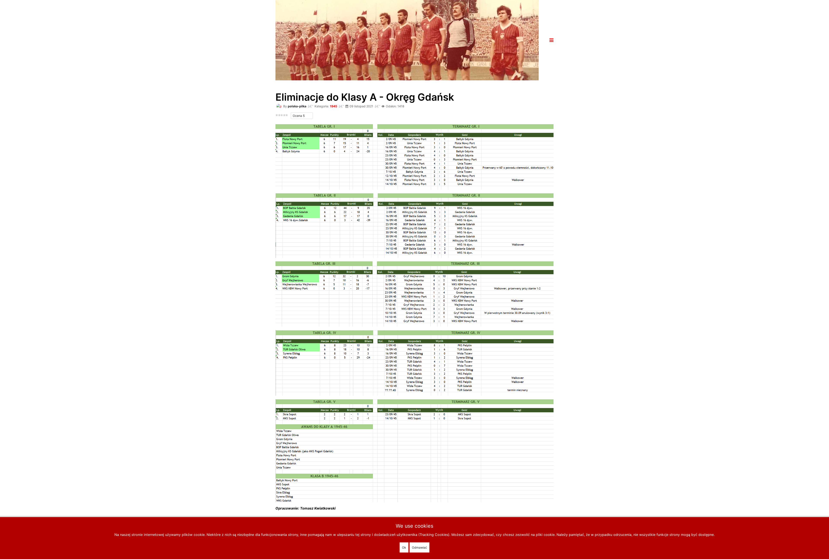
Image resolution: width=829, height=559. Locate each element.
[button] (551, 40)
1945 (333, 106)
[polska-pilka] (279, 106)
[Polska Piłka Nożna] (407, 40)
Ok (404, 547)
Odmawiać (419, 547)
